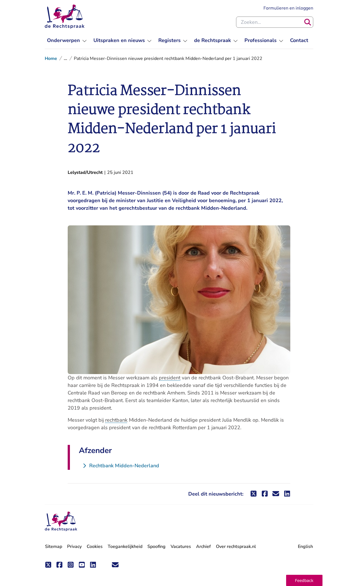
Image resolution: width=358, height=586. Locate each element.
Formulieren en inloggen (288, 8)
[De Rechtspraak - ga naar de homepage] (64, 16)
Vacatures (180, 546)
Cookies (95, 546)
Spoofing (156, 546)
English (305, 546)
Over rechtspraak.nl (236, 546)
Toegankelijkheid (125, 546)
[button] (304, 580)
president (169, 377)
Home (51, 58)
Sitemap (53, 546)
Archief (203, 546)
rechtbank (116, 420)
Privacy (74, 546)
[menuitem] (67, 40)
